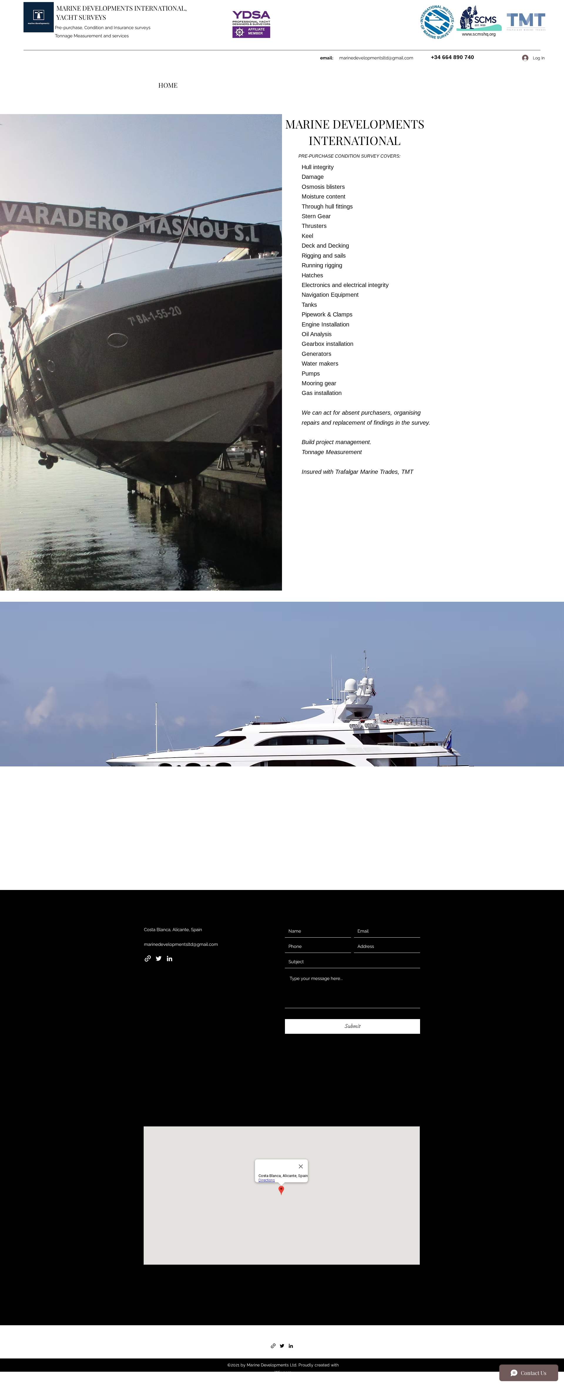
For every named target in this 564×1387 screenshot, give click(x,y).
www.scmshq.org (479, 33)
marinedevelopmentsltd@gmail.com (376, 58)
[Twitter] (158, 958)
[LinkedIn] (169, 958)
